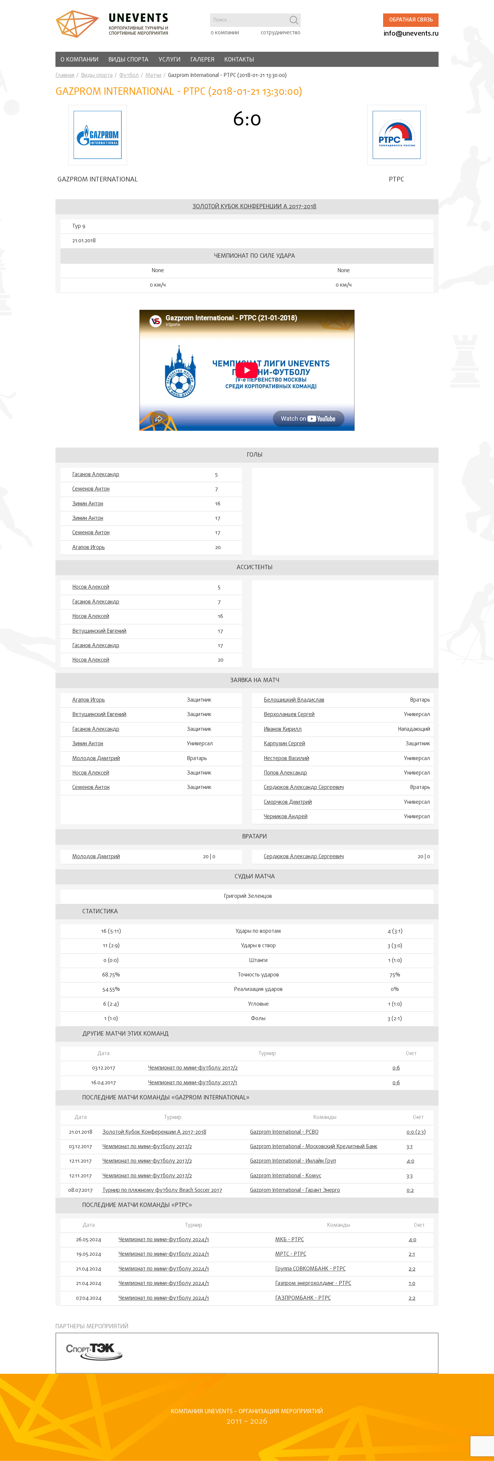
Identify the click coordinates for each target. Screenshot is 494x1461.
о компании (225, 33)
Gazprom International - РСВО (284, 1132)
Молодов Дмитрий (96, 758)
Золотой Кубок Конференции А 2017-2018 (255, 206)
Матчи (153, 76)
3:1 (410, 1147)
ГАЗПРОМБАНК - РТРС (303, 1298)
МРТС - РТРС (290, 1254)
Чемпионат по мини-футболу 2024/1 (164, 1240)
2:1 (412, 1254)
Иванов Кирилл (283, 729)
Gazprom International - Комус (285, 1176)
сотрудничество (280, 33)
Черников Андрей (285, 817)
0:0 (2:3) (416, 1132)
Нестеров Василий (286, 758)
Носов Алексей (90, 587)
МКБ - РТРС (289, 1240)
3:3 (410, 1176)
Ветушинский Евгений (99, 631)
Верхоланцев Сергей (289, 714)
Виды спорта (129, 60)
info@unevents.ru (411, 34)
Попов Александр (285, 773)
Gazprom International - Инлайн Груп (293, 1161)
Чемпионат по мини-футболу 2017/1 (192, 1083)
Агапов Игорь (88, 547)
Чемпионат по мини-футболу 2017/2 (193, 1068)
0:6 (396, 1068)
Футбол (129, 76)
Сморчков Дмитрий (288, 802)
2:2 (412, 1269)
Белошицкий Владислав (294, 700)
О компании (79, 60)
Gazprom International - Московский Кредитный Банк (313, 1147)
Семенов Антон (91, 489)
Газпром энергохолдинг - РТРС (313, 1283)
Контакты (239, 60)
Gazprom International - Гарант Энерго (295, 1190)
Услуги (169, 60)
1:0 (412, 1283)
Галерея (202, 60)
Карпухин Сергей (284, 744)
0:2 (410, 1190)
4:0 (410, 1161)
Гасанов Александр (95, 474)
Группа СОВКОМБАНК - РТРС (310, 1269)
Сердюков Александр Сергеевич (304, 787)
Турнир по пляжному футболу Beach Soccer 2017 (162, 1190)
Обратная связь (411, 20)
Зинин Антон (87, 504)
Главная (64, 76)
